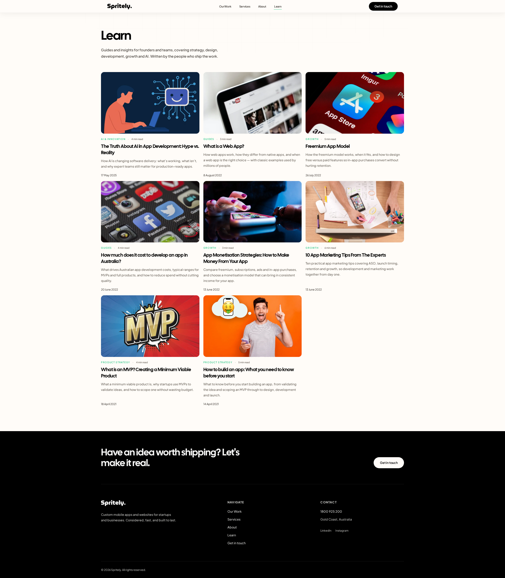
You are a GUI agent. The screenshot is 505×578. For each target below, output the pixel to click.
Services (244, 6)
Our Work (225, 6)
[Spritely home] (119, 6)
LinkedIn (325, 530)
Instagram (342, 530)
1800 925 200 (331, 511)
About (262, 6)
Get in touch (383, 6)
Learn (277, 6)
